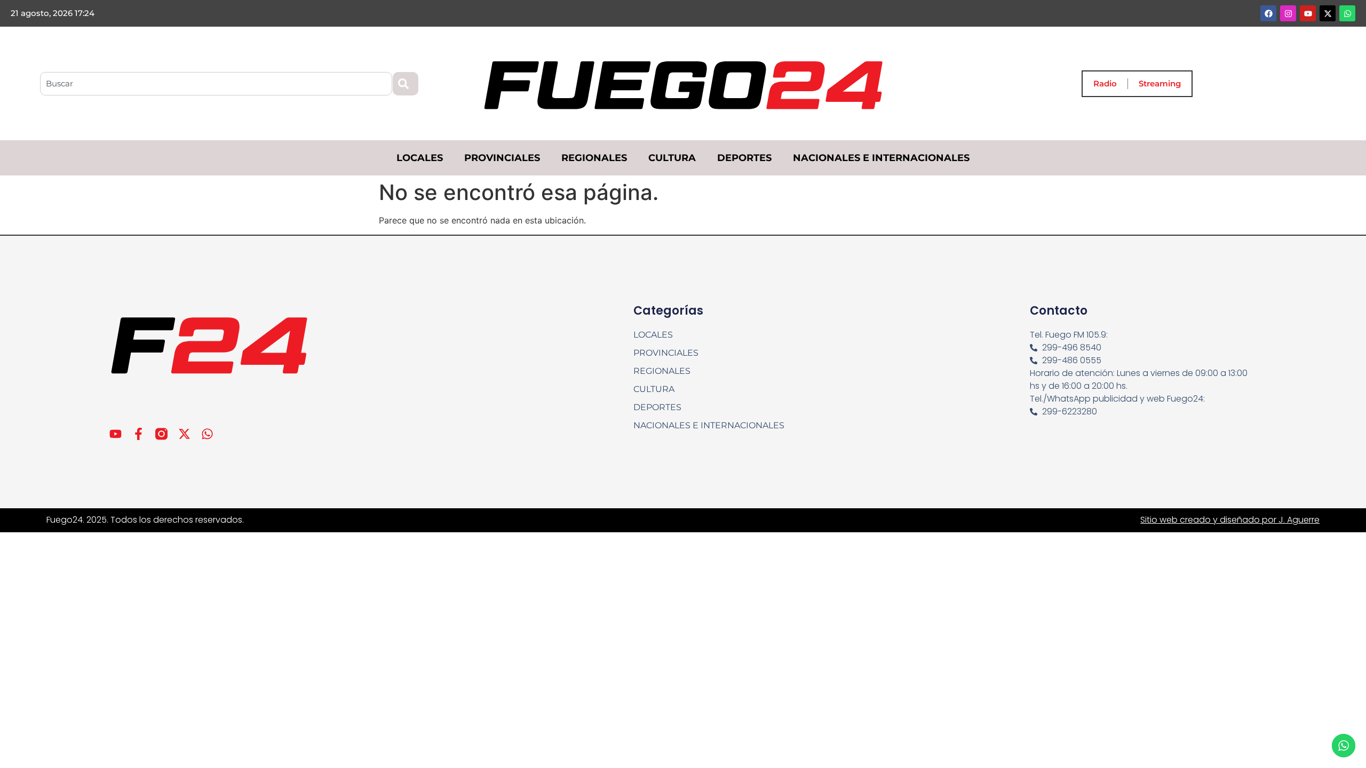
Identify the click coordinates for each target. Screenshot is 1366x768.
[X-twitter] (1328, 13)
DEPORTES (744, 158)
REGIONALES (594, 158)
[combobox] (216, 83)
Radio (1105, 83)
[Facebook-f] (138, 434)
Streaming (1160, 83)
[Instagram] (1288, 13)
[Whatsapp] (1347, 13)
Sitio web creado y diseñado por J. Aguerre (1230, 520)
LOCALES (419, 158)
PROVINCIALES (502, 158)
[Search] (405, 83)
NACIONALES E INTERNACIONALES (881, 158)
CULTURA (672, 158)
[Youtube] (1308, 13)
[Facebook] (1268, 13)
